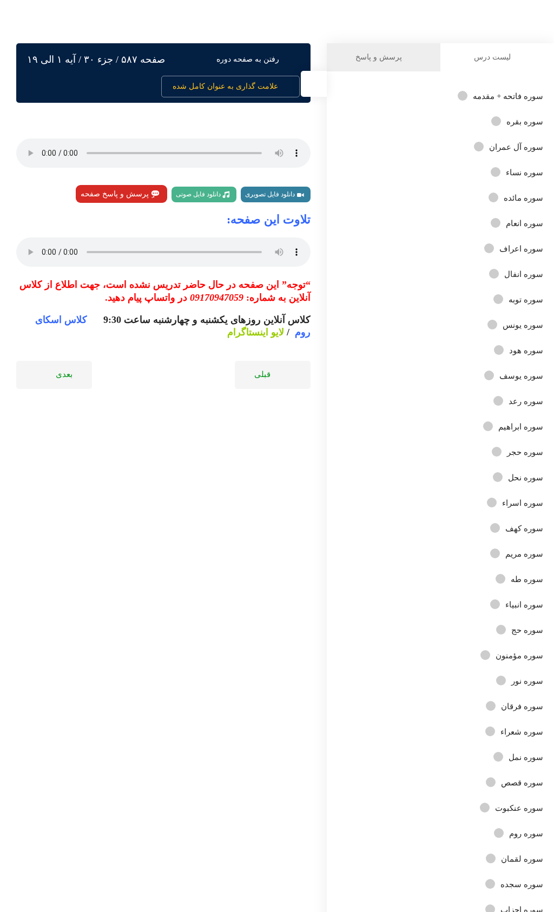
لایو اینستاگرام (255, 332)
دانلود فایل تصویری (270, 194)
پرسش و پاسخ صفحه (116, 194)
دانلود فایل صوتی (199, 194)
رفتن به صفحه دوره (247, 59)
